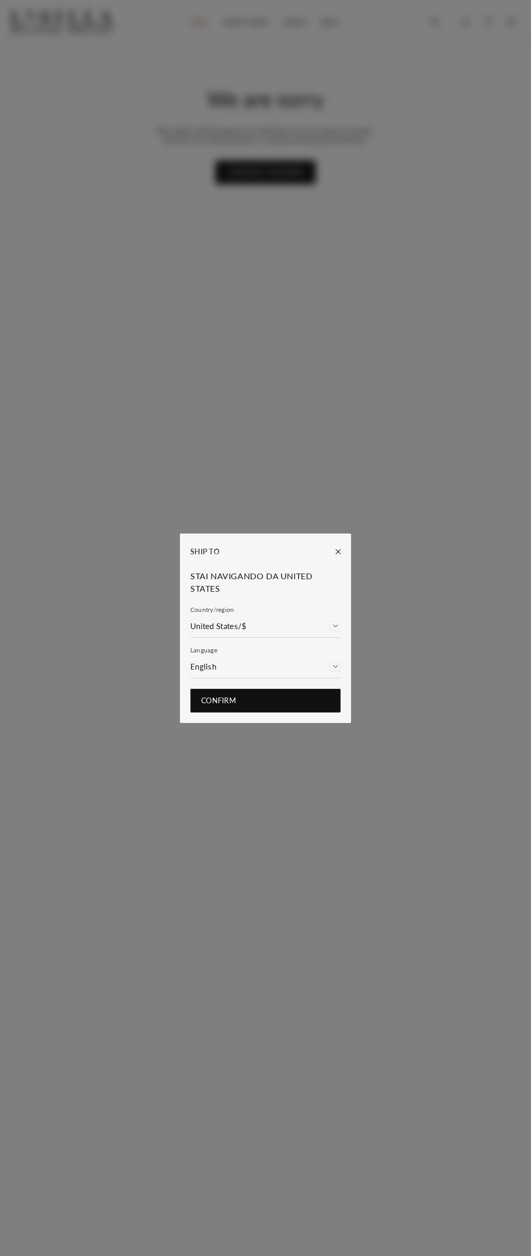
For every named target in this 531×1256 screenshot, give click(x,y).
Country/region (212, 609)
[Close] (333, 551)
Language (203, 650)
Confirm (218, 700)
